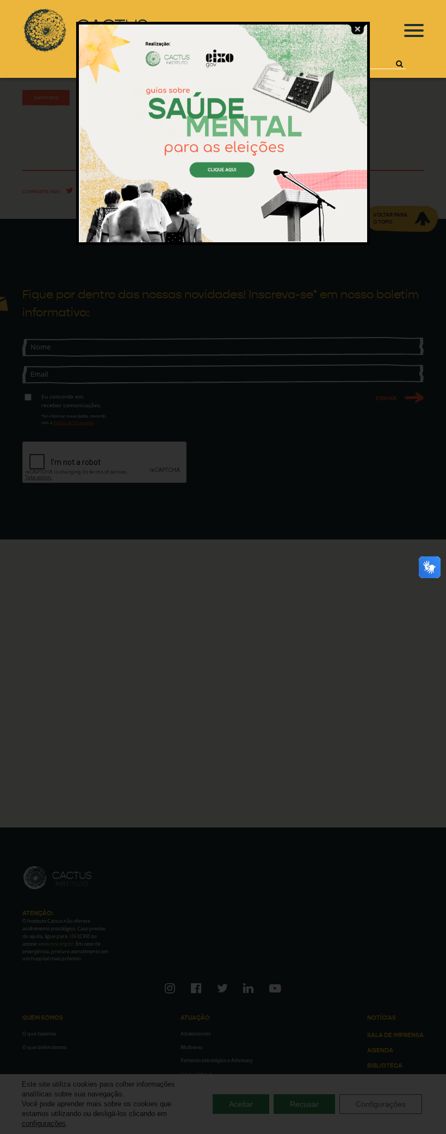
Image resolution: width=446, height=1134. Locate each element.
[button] (399, 64)
